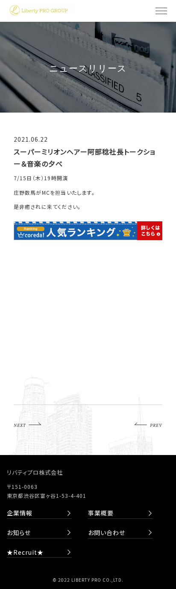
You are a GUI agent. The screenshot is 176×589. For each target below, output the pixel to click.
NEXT (20, 425)
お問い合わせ (106, 532)
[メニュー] (161, 10)
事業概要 (101, 513)
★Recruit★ (25, 552)
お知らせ (19, 532)
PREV (156, 425)
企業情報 (19, 513)
